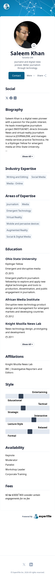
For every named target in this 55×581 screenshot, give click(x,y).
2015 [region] (11, 273)
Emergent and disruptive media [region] (22, 268)
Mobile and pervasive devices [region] (23, 223)
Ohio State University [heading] (21, 259)
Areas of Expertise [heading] (20, 195)
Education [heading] (13, 249)
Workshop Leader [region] (15, 469)
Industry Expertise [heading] (20, 168)
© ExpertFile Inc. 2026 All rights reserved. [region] (27, 572)
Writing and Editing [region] (17, 177)
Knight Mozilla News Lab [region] (19, 364)
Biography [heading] (14, 109)
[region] (27, 57)
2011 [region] (11, 337)
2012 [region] (11, 316)
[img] (27, 396)
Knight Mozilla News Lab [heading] (23, 324)
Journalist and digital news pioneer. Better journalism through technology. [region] (27, 64)
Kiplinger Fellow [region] (14, 264)
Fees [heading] (9, 486)
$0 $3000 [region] (22, 496)
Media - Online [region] (15, 183)
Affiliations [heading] (14, 356)
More (29, 75)
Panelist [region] (9, 464)
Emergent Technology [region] (19, 210)
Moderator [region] (11, 460)
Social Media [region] (38, 177)
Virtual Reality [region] (14, 217)
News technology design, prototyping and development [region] (26, 330)
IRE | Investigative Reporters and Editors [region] (23, 370)
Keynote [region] (10, 455)
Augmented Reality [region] (17, 230)
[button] (6, 97)
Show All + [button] (27, 156)
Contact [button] (16, 75)
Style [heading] (9, 384)
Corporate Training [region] (16, 474)
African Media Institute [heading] (22, 299)
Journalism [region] (12, 204)
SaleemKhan (27, 53)
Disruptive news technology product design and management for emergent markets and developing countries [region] (27, 308)
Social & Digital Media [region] (19, 236)
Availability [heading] (14, 447)
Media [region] (25, 204)
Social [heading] (10, 88)
